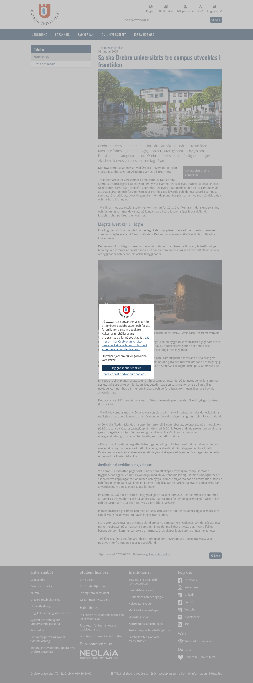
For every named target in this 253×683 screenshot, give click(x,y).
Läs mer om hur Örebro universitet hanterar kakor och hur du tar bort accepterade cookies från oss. (125, 343)
